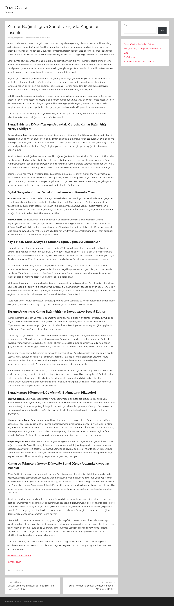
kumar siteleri (14, 562)
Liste (126, 53)
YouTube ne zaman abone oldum (139, 61)
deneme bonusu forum (19, 555)
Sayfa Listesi (129, 57)
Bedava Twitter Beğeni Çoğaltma (139, 44)
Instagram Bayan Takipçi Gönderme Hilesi (143, 48)
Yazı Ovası (16, 7)
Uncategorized (17, 570)
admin (38, 38)
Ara (125, 25)
